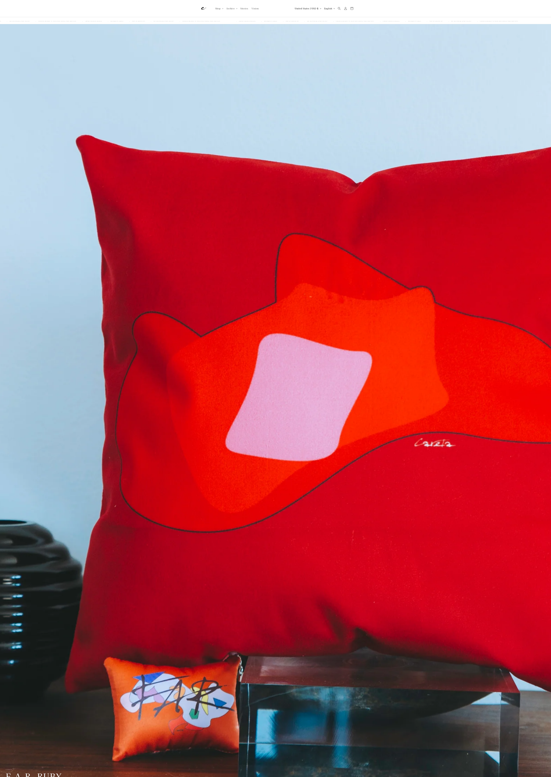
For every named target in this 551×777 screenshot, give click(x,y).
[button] (219, 8)
